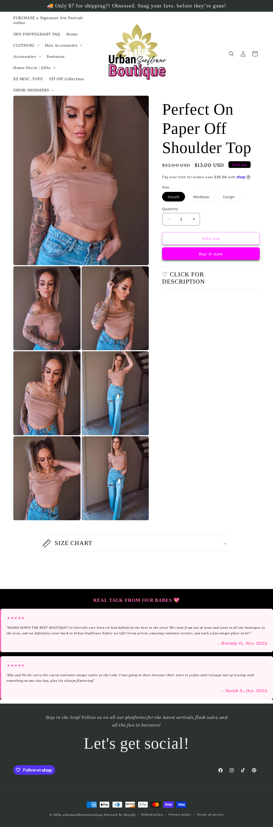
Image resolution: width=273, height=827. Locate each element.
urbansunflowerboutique (83, 815)
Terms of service (210, 814)
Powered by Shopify (120, 815)
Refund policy (152, 814)
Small (176, 197)
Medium (204, 197)
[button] (26, 45)
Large (231, 197)
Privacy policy (180, 814)
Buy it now (211, 253)
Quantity (170, 208)
